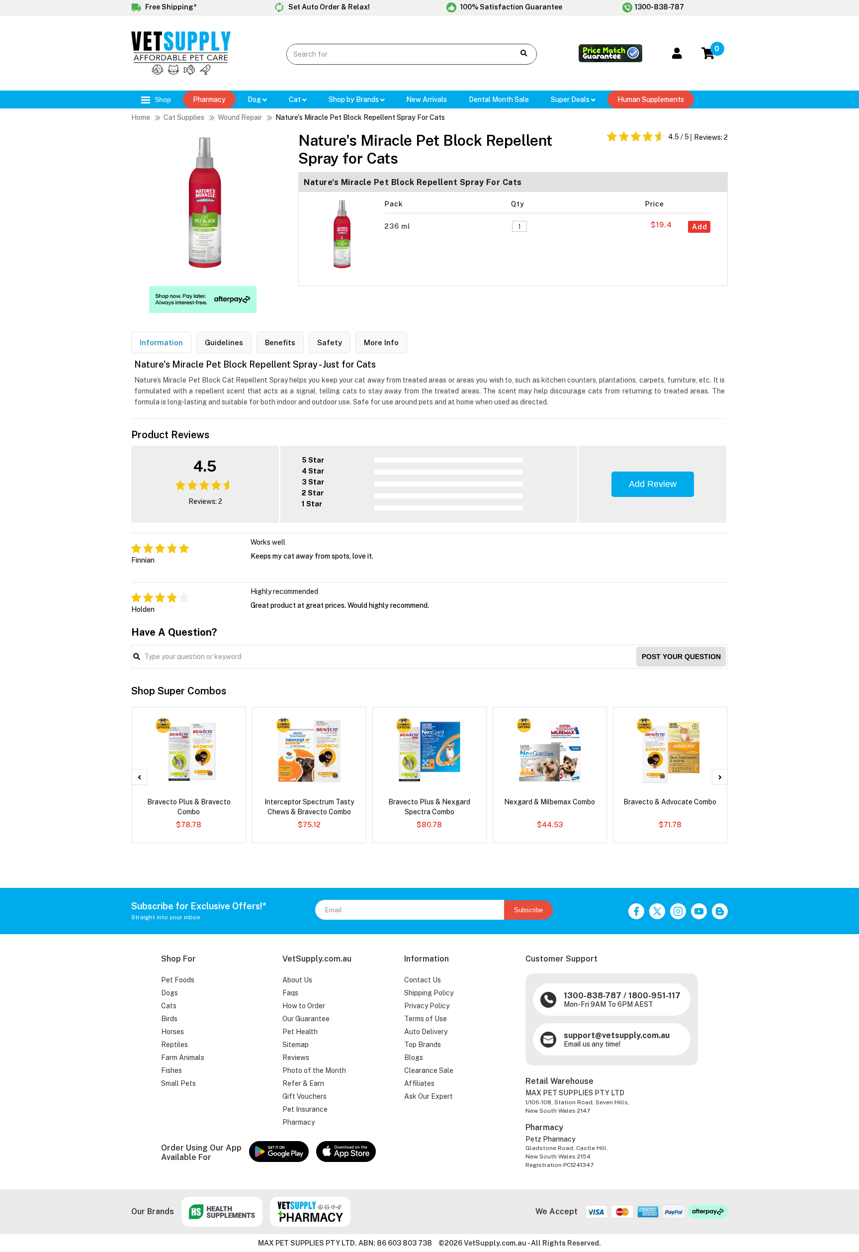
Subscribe (528, 910)
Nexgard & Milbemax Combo (549, 802)
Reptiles (174, 1045)
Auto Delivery (425, 1032)
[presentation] (139, 777)
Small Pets (178, 1083)
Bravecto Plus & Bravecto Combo (189, 807)
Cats (168, 1006)
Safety (329, 342)
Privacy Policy (426, 1006)
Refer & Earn (303, 1083)
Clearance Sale (428, 1070)
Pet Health (300, 1032)
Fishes (171, 1070)
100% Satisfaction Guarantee (510, 7)
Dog (255, 99)
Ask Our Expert (428, 1096)
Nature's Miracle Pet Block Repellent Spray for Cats (360, 117)
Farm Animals (182, 1057)
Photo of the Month (314, 1070)
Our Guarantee (306, 1019)
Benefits (280, 342)
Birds (169, 1019)
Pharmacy (209, 99)
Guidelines (224, 342)
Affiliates (419, 1083)
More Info (381, 342)
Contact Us (422, 980)
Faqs (290, 993)
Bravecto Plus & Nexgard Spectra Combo (429, 807)
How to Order (303, 1006)
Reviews (295, 1057)
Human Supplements (650, 99)
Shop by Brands (354, 99)
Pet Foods (177, 980)
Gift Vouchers (304, 1096)
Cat (295, 99)
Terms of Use (425, 1019)
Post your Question (681, 657)
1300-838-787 (659, 7)
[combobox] (393, 54)
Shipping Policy (428, 993)
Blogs (413, 1057)
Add (699, 227)
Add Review (653, 484)
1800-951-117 (654, 995)
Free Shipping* (170, 7)
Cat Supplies (184, 117)
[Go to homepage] (181, 72)
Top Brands (422, 1045)
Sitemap (295, 1045)
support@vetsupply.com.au (617, 1035)
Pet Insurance (305, 1109)
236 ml (398, 226)
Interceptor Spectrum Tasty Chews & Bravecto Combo (309, 807)
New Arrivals (426, 99)
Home (140, 117)
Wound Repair (240, 117)
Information (161, 342)
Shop (162, 99)
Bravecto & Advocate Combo (669, 802)
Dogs (169, 993)
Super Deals (571, 99)
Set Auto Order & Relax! (328, 7)
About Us (297, 980)
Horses (172, 1032)
